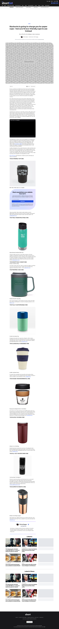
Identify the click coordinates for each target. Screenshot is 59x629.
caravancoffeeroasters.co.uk (15, 484)
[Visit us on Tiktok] (53, 3)
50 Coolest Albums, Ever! (45, 7)
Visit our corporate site (39, 625)
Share (12, 86)
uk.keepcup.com (29, 415)
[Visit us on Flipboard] (54, 3)
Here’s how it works (41, 39)
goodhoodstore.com (13, 215)
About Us (17, 617)
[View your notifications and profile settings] (52, 1)
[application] (23, 128)
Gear (23, 5)
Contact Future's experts (23, 617)
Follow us (29, 86)
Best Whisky (36, 7)
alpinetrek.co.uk (27, 267)
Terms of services (22, 203)
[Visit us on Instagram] (51, 3)
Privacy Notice (16, 204)
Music (39, 5)
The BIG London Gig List (19, 7)
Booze (36, 5)
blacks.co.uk (12, 302)
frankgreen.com (24, 341)
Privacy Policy (37, 617)
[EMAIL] (28, 524)
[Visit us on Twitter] (57, 3)
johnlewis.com (12, 519)
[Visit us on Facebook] (56, 3)
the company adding (18, 143)
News (5, 5)
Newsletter (47, 5)
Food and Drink (31, 5)
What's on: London (10, 5)
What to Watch (28, 7)
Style (26, 5)
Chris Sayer (26, 36)
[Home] (2, 5)
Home (29, 23)
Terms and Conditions (30, 617)
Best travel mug (13, 155)
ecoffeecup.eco (28, 376)
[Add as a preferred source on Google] (29, 622)
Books (43, 5)
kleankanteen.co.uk (15, 260)
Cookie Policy (41, 617)
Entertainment (18, 5)
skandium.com (15, 451)
